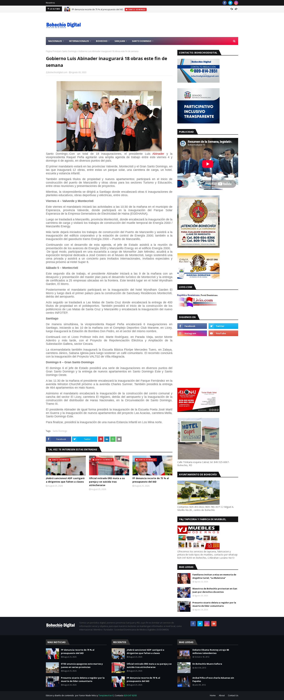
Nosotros (50, 2)
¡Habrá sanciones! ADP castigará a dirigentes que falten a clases (65, 480)
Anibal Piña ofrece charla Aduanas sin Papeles (213, 679)
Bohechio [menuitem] (101, 41)
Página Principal (53, 51)
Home (213, 695)
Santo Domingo (69, 51)
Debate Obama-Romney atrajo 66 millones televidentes (210, 651)
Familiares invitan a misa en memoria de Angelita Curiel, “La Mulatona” (214, 576)
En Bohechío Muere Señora (207, 663)
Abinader (158, 153)
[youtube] (223, 333)
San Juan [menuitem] (120, 41)
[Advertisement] (178, 24)
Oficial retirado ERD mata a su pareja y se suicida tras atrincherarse (107, 482)
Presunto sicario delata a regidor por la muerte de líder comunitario (214, 604)
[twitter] (230, 3)
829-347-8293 (130, 695)
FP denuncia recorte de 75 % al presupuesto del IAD (97, 8)
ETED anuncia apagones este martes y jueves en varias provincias (82, 665)
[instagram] (236, 3)
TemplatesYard (105, 695)
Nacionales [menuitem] (55, 41)
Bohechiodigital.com (57, 72)
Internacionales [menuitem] (79, 41)
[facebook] (225, 3)
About (222, 695)
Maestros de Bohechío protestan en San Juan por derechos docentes (214, 590)
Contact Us (233, 695)
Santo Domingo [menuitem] (141, 41)
